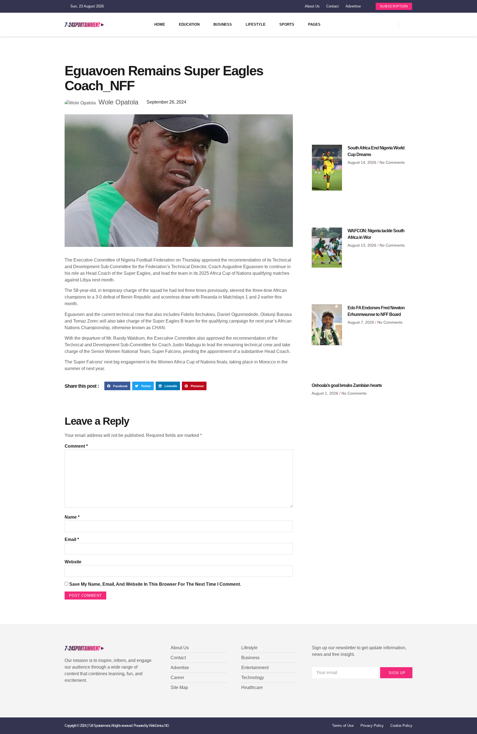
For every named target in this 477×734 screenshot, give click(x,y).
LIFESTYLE (256, 24)
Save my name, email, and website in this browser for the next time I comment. (155, 584)
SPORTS (286, 24)
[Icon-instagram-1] (375, 24)
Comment (76, 446)
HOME (159, 24)
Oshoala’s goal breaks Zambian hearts (347, 385)
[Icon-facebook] (356, 24)
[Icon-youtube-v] (385, 24)
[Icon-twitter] (365, 24)
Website (73, 561)
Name (72, 517)
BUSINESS (222, 24)
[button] (117, 386)
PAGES (314, 24)
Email (72, 539)
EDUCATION (189, 24)
